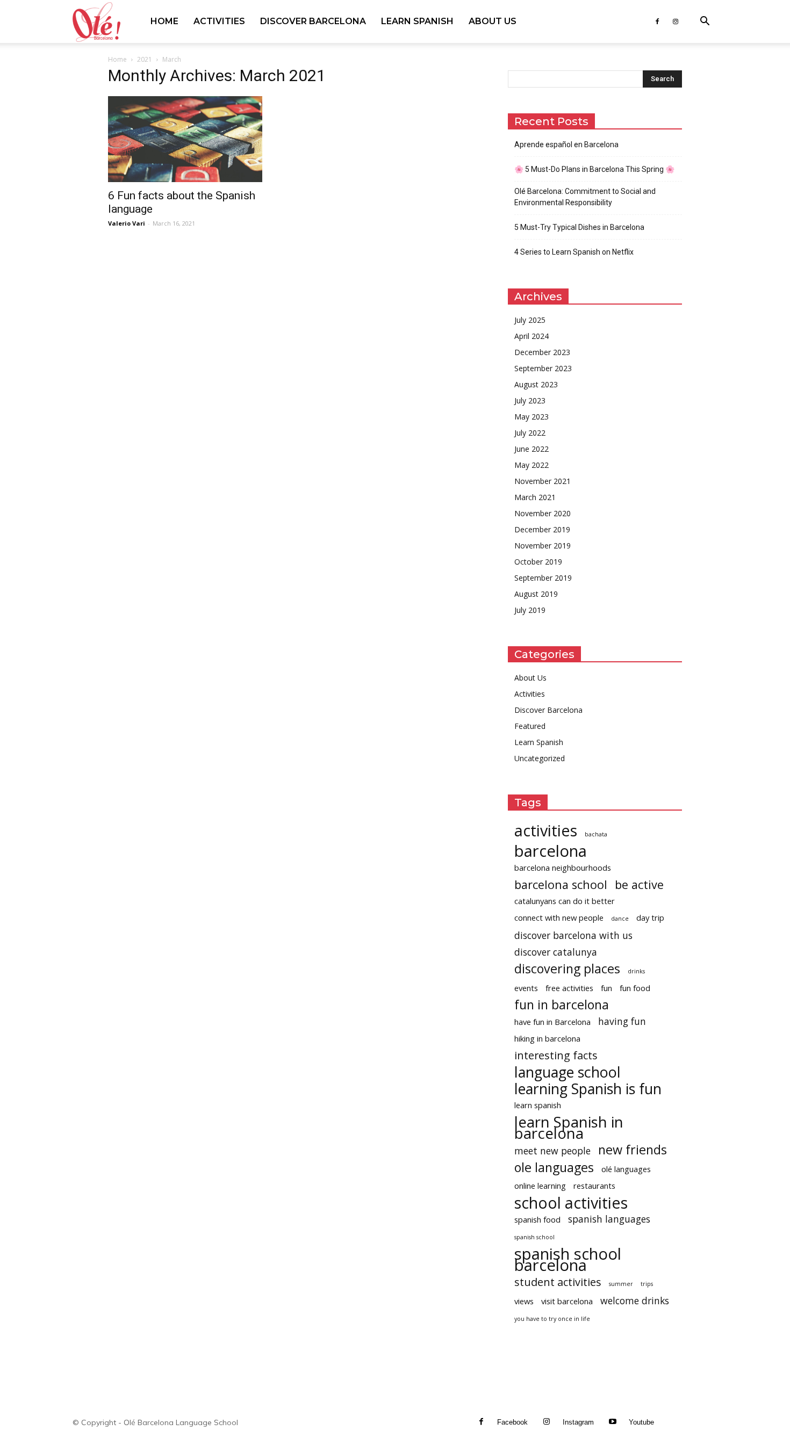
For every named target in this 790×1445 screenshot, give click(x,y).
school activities (571, 1202)
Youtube (641, 1422)
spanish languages (609, 1219)
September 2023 (543, 368)
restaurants (594, 1185)
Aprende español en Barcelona (566, 144)
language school (567, 1072)
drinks (636, 971)
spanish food (537, 1219)
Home (164, 21)
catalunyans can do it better (564, 900)
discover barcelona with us (573, 935)
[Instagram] (675, 21)
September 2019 (543, 578)
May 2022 (531, 465)
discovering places (567, 968)
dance (620, 918)
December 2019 (542, 529)
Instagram (578, 1422)
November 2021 (542, 481)
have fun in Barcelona (552, 1021)
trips (647, 1284)
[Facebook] (657, 21)
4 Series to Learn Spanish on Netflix (574, 252)
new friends (632, 1149)
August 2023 (536, 384)
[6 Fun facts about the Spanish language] (195, 139)
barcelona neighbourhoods (562, 867)
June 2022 (531, 449)
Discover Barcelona (313, 21)
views (524, 1301)
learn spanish (537, 1105)
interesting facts (556, 1055)
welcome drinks (634, 1300)
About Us (492, 21)
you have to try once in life (552, 1319)
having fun (622, 1021)
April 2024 (531, 336)
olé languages (626, 1169)
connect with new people (559, 917)
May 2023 (531, 416)
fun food (635, 987)
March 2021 (535, 497)
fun (606, 987)
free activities (569, 987)
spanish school (534, 1237)
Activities (219, 21)
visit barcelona (567, 1301)
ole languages (554, 1167)
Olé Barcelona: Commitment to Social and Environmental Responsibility (585, 197)
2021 (144, 59)
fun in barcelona (561, 1004)
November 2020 (542, 513)
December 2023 (542, 352)
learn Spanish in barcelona (568, 1127)
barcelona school (560, 884)
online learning (540, 1185)
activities (545, 830)
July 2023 (529, 400)
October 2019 (538, 562)
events (526, 987)
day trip (650, 917)
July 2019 (529, 610)
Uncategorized (539, 758)
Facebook (512, 1422)
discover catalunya (555, 952)
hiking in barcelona (547, 1038)
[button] (704, 22)
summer (621, 1284)
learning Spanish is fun (588, 1088)
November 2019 (542, 545)
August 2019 (536, 594)
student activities (557, 1282)
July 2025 (529, 320)
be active (639, 884)
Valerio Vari (126, 223)
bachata (596, 834)
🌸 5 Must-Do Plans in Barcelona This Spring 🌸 (594, 169)
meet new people (552, 1151)
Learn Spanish (417, 21)
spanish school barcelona (567, 1259)
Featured (529, 726)
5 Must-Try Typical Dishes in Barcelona (579, 227)
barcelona (550, 851)
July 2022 (529, 433)
